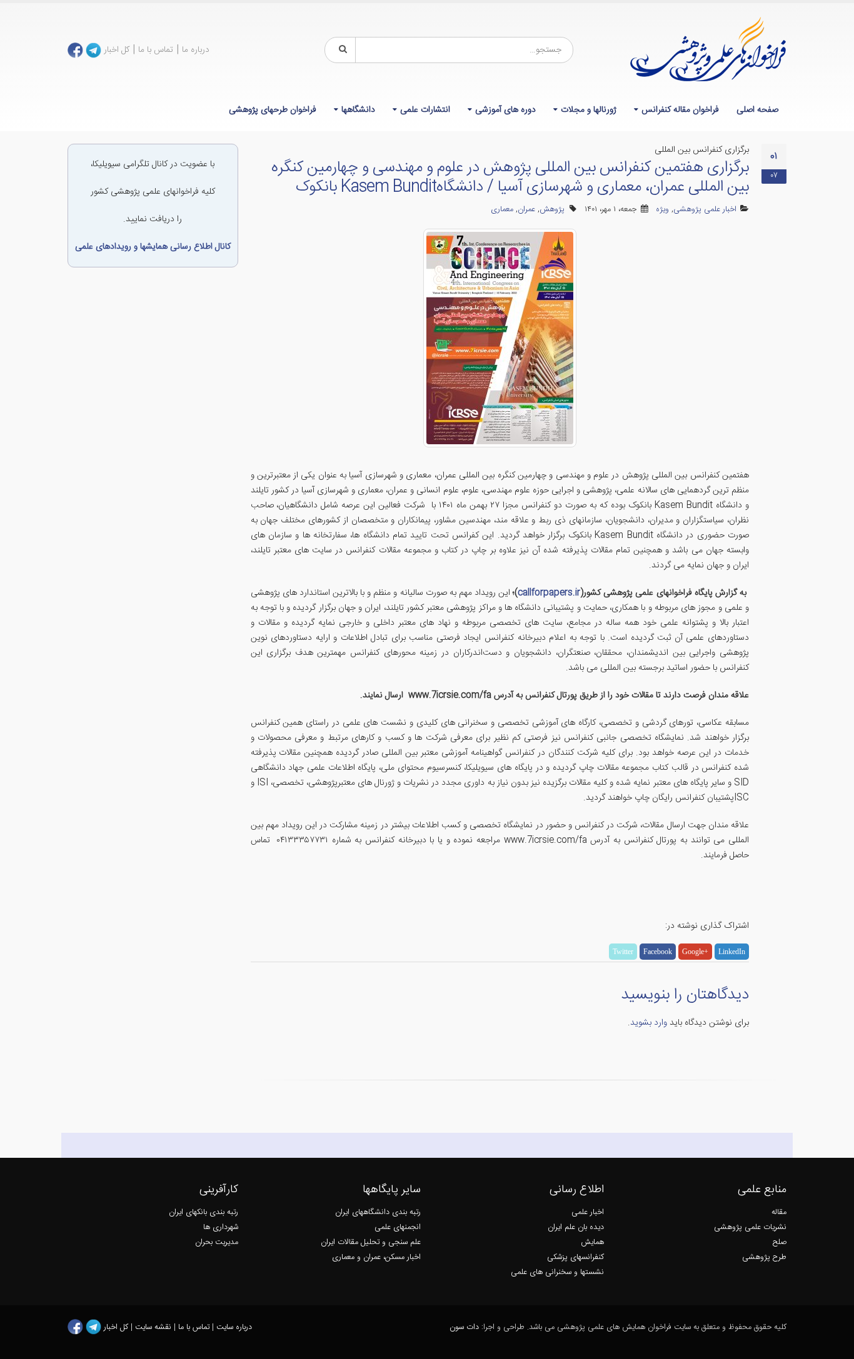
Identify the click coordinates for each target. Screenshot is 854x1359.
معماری (502, 209)
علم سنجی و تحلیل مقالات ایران (371, 1242)
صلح (779, 1242)
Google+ (695, 951)
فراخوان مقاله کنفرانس (680, 109)
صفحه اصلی (757, 109)
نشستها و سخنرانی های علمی (557, 1272)
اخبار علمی (587, 1212)
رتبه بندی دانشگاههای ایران (378, 1212)
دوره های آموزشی (505, 109)
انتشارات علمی (425, 109)
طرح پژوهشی (764, 1257)
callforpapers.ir (549, 592)
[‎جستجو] (340, 49)
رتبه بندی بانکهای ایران (203, 1212)
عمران (526, 209)
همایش (592, 1242)
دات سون (464, 1327)
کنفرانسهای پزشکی (575, 1257)
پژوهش (552, 209)
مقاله (778, 1212)
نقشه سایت (154, 1327)
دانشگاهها (358, 109)
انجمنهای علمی (397, 1227)
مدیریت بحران (216, 1242)
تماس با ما (155, 50)
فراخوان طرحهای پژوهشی (272, 109)
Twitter (623, 951)
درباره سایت (234, 1327)
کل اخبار (116, 50)
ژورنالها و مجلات (588, 109)
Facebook (657, 951)
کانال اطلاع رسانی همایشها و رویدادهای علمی (153, 246)
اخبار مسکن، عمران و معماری (376, 1257)
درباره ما (195, 50)
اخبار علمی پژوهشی (704, 209)
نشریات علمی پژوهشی (750, 1227)
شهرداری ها (220, 1227)
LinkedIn (731, 951)
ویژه (662, 209)
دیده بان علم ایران (576, 1227)
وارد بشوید (648, 1022)
